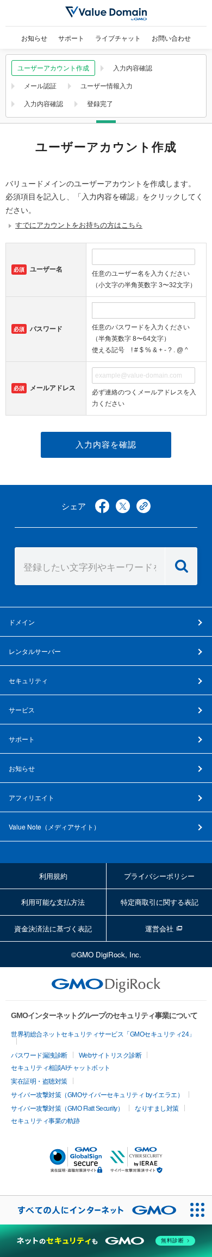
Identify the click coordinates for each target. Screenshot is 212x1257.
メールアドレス (45, 388)
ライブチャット (118, 37)
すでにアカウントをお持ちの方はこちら (78, 225)
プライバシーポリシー (159, 876)
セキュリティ (28, 680)
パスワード (38, 329)
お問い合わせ (171, 37)
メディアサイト (54, 826)
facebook (102, 506)
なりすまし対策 (157, 1108)
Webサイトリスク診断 (110, 1055)
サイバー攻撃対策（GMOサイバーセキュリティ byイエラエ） (97, 1095)
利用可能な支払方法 (53, 902)
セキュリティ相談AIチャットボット (60, 1068)
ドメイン (22, 621)
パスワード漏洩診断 (39, 1055)
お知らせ (34, 37)
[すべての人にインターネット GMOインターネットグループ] (91, 1210)
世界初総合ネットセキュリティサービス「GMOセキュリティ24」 (103, 1034)
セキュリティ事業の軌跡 (45, 1121)
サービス (22, 709)
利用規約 (53, 876)
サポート (71, 37)
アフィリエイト (31, 797)
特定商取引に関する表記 (159, 902)
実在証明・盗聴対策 (39, 1081)
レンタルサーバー (35, 651)
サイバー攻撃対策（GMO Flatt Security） (67, 1108)
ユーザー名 (38, 269)
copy (143, 506)
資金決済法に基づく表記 (53, 928)
